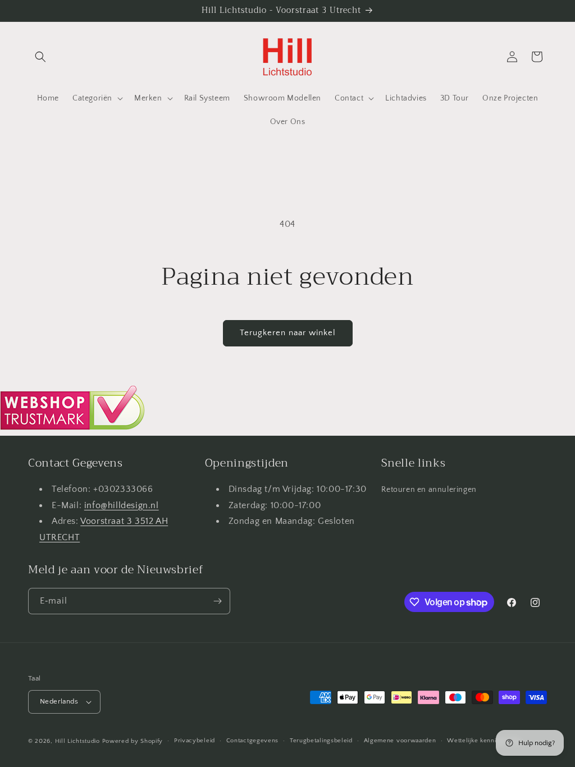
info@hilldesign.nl (121, 505)
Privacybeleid (194, 740)
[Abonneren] (217, 601)
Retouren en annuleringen (428, 489)
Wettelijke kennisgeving (483, 740)
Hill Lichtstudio (77, 741)
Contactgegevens (252, 740)
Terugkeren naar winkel (288, 332)
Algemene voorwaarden (400, 740)
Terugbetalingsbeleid (321, 740)
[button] (40, 56)
